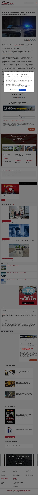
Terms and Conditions (16, 83)
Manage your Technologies (14, 89)
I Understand (22, 89)
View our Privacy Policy (23, 86)
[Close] (32, 73)
